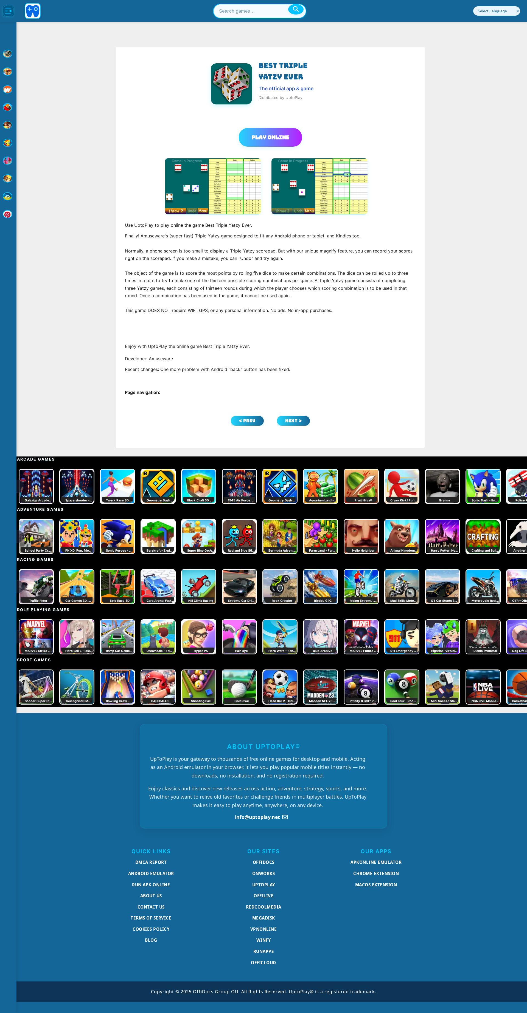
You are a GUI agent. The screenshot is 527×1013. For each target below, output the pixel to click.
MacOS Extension (376, 884)
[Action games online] (8, 53)
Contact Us (151, 907)
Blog (151, 940)
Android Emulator (151, 873)
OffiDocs (263, 862)
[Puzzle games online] (8, 125)
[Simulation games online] (8, 143)
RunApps (263, 951)
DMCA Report (151, 862)
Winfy (263, 940)
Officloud (263, 962)
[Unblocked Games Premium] (8, 214)
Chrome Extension (376, 873)
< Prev (247, 420)
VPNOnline (263, 929)
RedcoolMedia (263, 907)
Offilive (263, 895)
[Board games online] (8, 89)
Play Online (270, 137)
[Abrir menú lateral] (8, 10)
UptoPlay (263, 884)
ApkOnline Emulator (376, 862)
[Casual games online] (8, 107)
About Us (151, 895)
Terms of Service (151, 918)
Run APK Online (151, 884)
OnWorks (263, 873)
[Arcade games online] (8, 71)
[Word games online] (8, 196)
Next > (293, 420)
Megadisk (263, 918)
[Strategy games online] (8, 178)
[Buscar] (296, 9)
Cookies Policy (151, 929)
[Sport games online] (8, 160)
